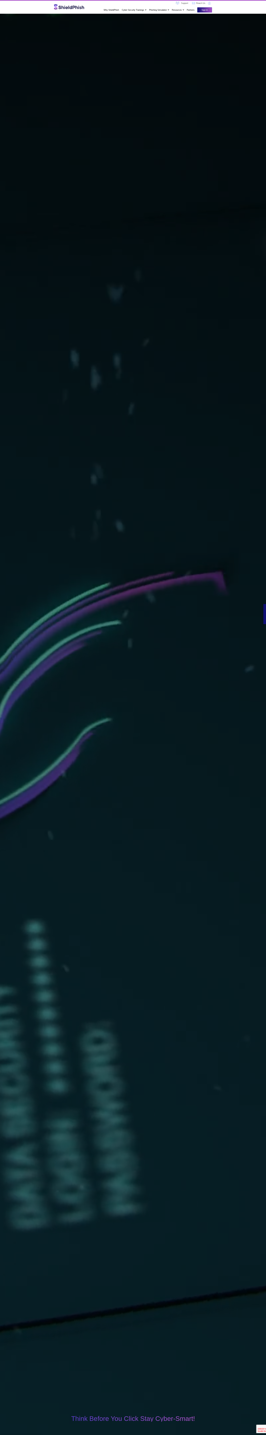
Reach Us (200, 3)
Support (184, 3)
